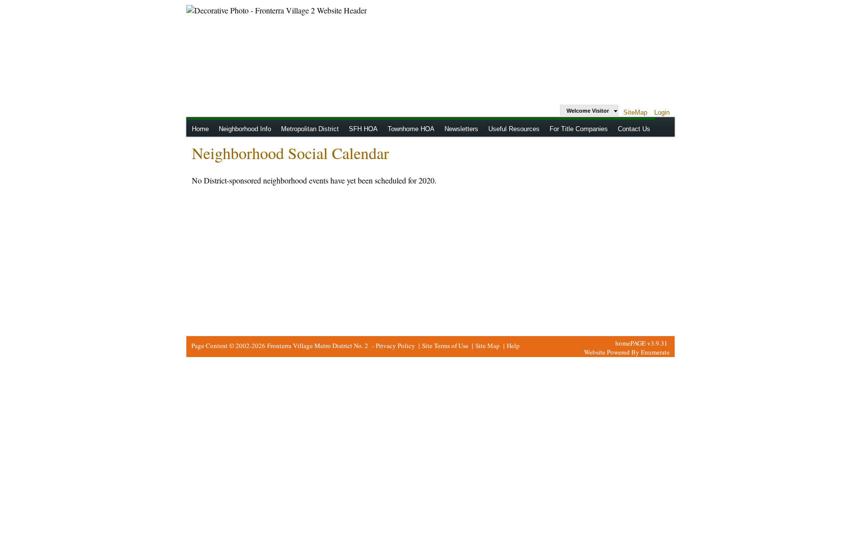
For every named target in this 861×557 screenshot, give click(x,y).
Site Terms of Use (445, 345)
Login (662, 112)
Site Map (487, 345)
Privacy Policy (395, 345)
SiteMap (635, 112)
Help (513, 345)
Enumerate (655, 352)
